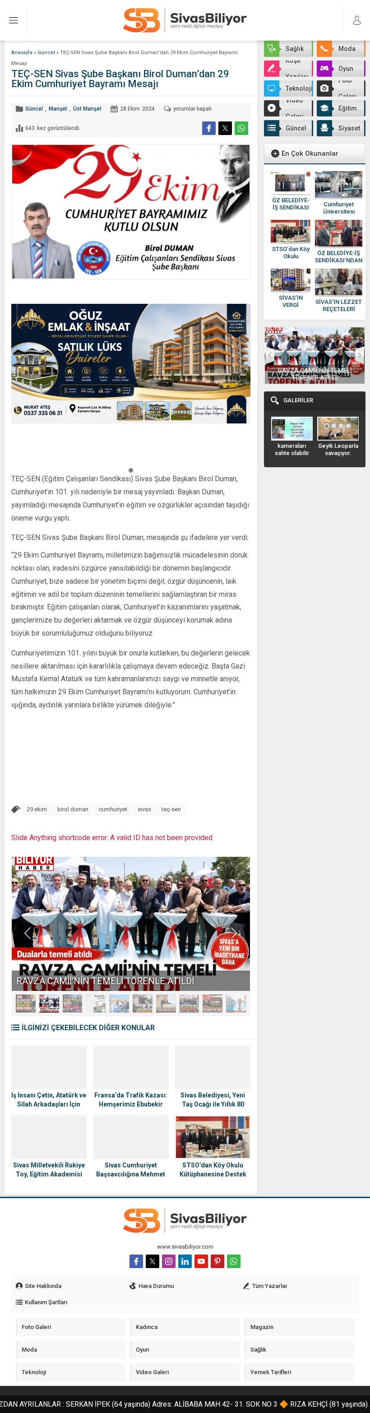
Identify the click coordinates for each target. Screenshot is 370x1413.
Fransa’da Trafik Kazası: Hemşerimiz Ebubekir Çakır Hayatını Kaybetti (130, 1104)
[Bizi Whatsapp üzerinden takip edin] (233, 1261)
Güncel (46, 53)
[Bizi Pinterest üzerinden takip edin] (217, 1261)
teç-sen (171, 809)
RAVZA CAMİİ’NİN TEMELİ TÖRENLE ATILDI (315, 374)
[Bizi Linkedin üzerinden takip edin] (185, 1261)
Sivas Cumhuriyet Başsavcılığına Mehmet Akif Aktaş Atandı (130, 1174)
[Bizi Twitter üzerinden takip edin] (152, 1261)
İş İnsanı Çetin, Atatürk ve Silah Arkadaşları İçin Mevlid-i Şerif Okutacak (48, 1104)
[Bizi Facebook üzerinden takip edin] (136, 1261)
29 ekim (37, 809)
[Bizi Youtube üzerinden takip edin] (201, 1261)
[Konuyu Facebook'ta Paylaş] (209, 128)
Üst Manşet (87, 109)
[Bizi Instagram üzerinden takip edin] (169, 1261)
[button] (130, 470)
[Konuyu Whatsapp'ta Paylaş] (241, 128)
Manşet (58, 109)
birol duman (72, 809)
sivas (144, 809)
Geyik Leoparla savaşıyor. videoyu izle (338, 453)
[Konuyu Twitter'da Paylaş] (225, 128)
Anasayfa (21, 53)
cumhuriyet (113, 809)
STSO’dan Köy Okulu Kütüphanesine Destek (213, 1170)
